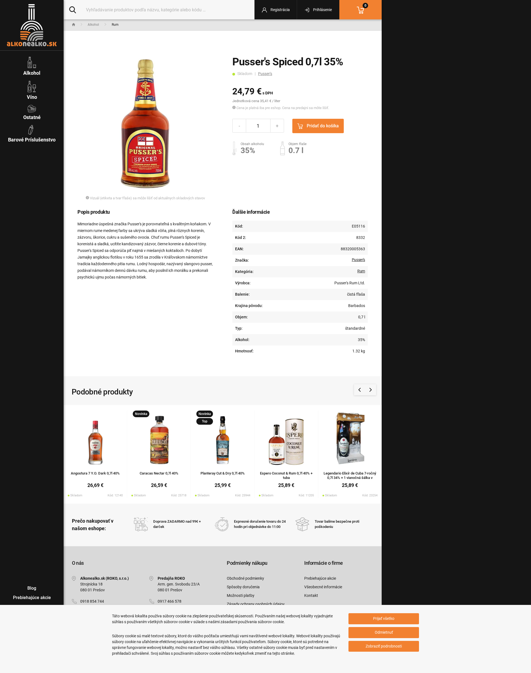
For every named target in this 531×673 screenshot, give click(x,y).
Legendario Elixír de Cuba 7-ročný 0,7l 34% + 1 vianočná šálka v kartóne (350, 478)
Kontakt (311, 595)
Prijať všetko (383, 618)
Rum (361, 271)
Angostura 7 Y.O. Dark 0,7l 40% (95, 473)
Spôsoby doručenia (243, 587)
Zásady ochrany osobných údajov (256, 604)
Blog (31, 588)
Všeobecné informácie (323, 587)
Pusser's (265, 73)
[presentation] (359, 389)
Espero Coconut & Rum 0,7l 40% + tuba (286, 475)
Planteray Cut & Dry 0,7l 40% (223, 473)
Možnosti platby (240, 595)
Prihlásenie (322, 9)
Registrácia (280, 9)
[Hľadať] (72, 9)
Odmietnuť (384, 632)
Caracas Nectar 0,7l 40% (159, 473)
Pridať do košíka (322, 125)
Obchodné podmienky (245, 578)
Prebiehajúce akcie (320, 578)
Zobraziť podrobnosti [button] (384, 646)
